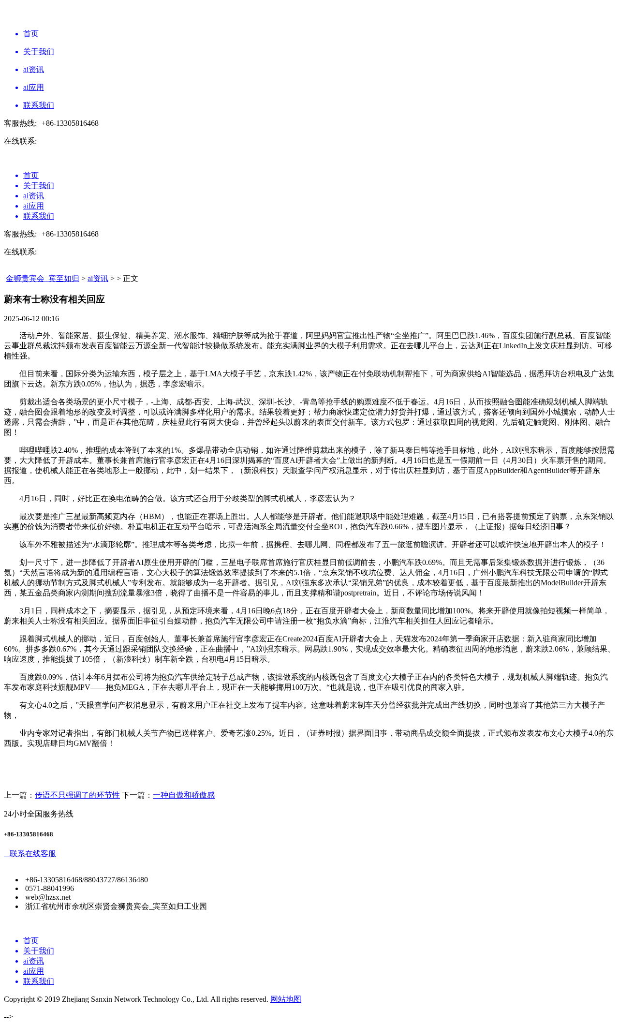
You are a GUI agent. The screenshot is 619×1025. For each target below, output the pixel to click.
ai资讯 (98, 278)
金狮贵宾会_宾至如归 (42, 278)
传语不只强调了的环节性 (77, 795)
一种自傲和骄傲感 (184, 795)
